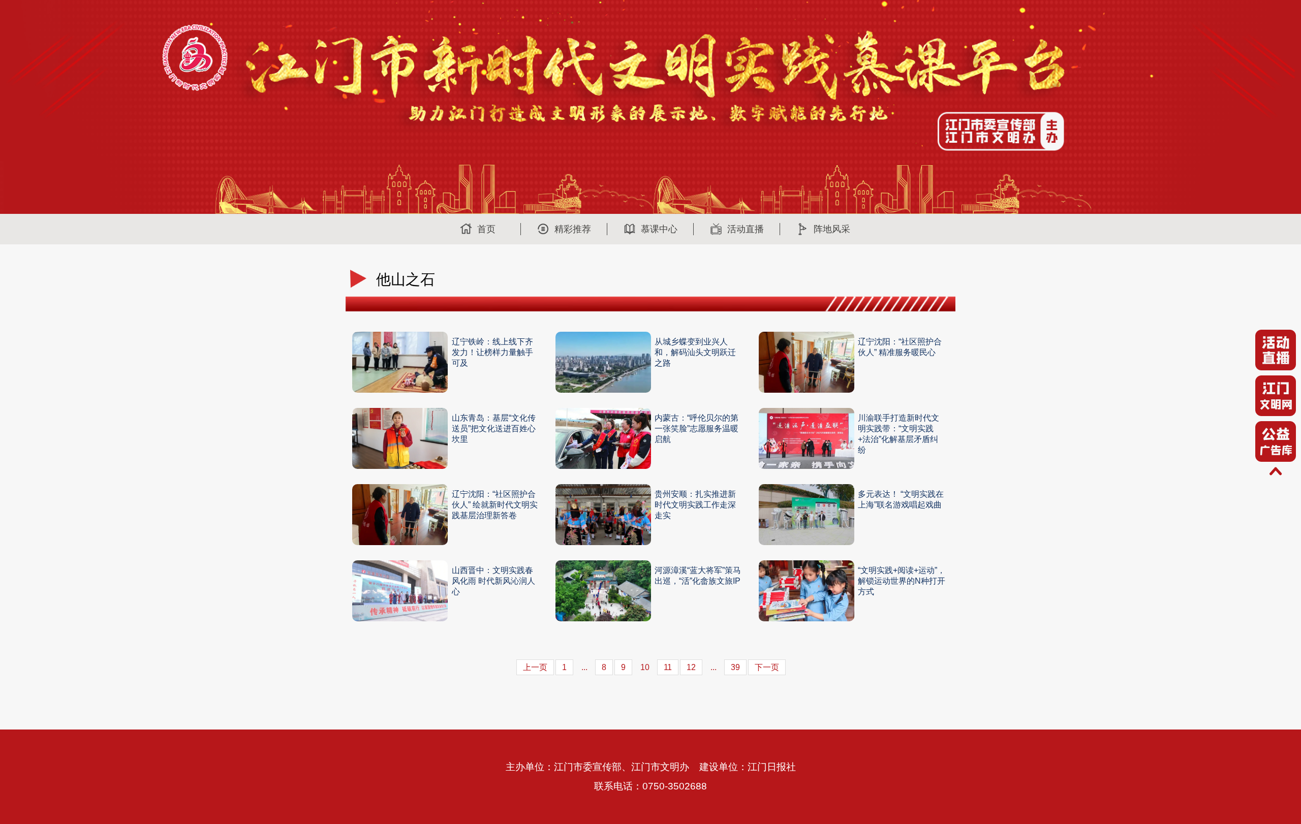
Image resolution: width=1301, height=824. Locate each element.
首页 (486, 229)
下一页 (767, 667)
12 (691, 667)
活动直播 (745, 229)
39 (735, 667)
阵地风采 (832, 229)
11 (668, 667)
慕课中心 (659, 229)
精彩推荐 (572, 229)
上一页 (535, 667)
